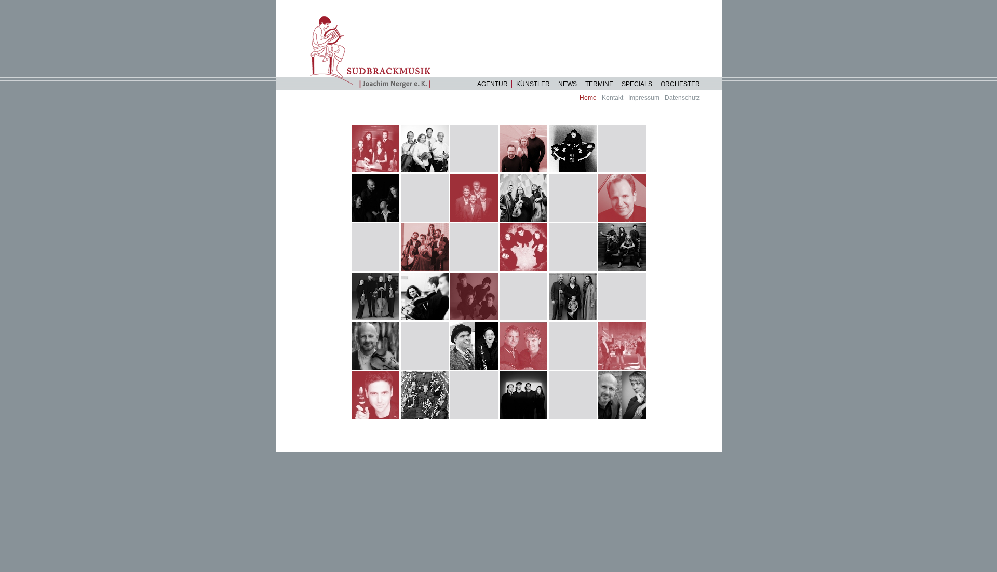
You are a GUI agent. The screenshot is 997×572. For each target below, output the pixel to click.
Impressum (643, 97)
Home (588, 97)
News (567, 84)
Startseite (374, 52)
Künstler (533, 84)
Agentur (492, 84)
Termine (599, 84)
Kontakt (612, 97)
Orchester (680, 84)
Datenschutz (682, 97)
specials (637, 84)
